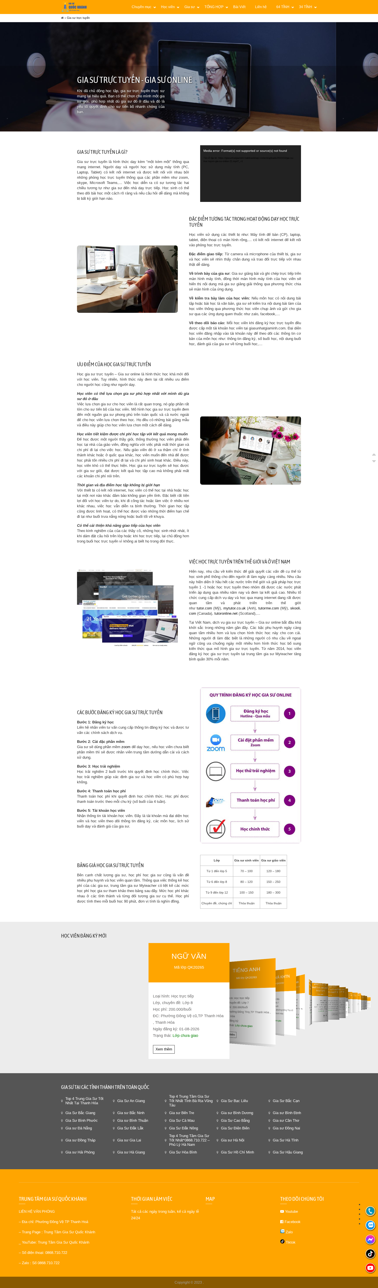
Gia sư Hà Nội (232, 1140)
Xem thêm (164, 1049)
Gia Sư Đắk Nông (183, 1128)
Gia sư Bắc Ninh (130, 1113)
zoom (125, 747)
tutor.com (204, 608)
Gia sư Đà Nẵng (78, 1128)
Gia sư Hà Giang (131, 1152)
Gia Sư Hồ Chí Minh (237, 1152)
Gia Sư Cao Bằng (235, 1120)
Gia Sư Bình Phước (81, 1120)
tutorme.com (268, 608)
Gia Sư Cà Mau (181, 1120)
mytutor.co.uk (234, 608)
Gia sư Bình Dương (237, 1113)
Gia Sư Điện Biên (235, 1128)
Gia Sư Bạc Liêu (234, 1101)
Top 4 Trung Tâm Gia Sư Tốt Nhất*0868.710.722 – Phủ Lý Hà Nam (189, 1140)
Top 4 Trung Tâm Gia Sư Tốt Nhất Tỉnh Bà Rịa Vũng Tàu (191, 1100)
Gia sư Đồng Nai (286, 1128)
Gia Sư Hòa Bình (183, 1152)
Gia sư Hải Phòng (79, 1152)
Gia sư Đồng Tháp (80, 1140)
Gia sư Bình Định (287, 1113)
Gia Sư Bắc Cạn (286, 1101)
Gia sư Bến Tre (181, 1113)
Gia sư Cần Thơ (286, 1120)
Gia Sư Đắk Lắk (130, 1128)
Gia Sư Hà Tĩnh (285, 1140)
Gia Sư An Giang (131, 1101)
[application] (250, 173)
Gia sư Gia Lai (129, 1140)
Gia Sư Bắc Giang (80, 1113)
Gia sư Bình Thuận (132, 1120)
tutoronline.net (226, 613)
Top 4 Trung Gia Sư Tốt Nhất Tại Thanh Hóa (84, 1101)
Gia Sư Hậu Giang (288, 1152)
